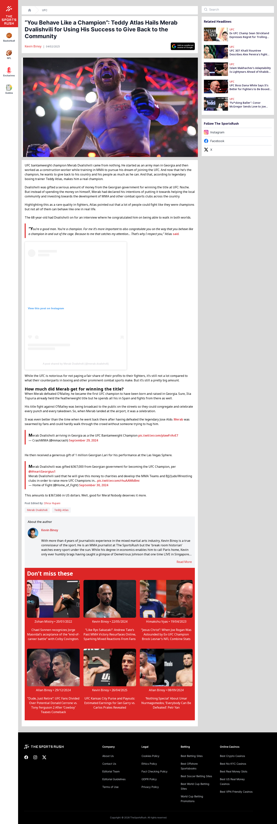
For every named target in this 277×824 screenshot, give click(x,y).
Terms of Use (110, 786)
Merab (178, 419)
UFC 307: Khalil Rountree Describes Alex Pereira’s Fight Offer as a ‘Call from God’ (248, 52)
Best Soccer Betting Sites (196, 776)
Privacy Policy (150, 786)
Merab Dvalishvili (37, 510)
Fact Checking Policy (155, 771)
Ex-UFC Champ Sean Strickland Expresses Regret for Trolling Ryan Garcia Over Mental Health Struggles (249, 35)
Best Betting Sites (192, 756)
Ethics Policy (149, 763)
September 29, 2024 (83, 440)
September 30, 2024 (93, 485)
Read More (184, 561)
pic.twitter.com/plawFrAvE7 (158, 435)
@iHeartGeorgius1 (42, 471)
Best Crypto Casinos (232, 756)
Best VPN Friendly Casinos (236, 791)
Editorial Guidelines (113, 779)
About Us (108, 756)
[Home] (29, 10)
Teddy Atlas (61, 510)
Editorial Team (111, 771)
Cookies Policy (150, 756)
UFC (44, 10)
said (176, 234)
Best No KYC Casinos (233, 763)
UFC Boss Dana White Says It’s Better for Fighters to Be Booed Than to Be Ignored (249, 87)
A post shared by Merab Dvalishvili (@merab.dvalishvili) (76, 363)
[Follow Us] (183, 46)
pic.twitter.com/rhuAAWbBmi (118, 480)
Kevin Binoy (33, 46)
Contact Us (109, 763)
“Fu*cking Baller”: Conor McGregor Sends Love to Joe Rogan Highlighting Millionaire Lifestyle (249, 104)
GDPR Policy (149, 779)
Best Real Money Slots (233, 771)
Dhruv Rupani (52, 503)
